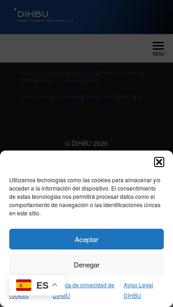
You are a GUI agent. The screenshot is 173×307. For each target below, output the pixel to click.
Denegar (87, 264)
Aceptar (86, 239)
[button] (159, 162)
